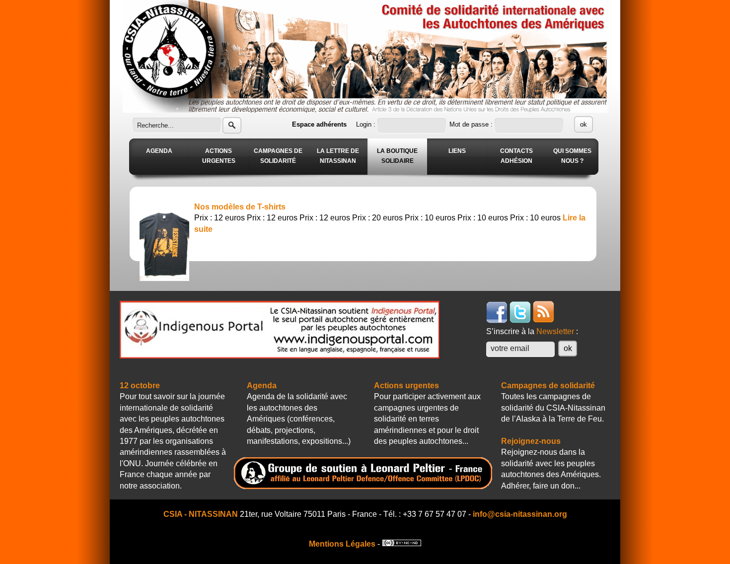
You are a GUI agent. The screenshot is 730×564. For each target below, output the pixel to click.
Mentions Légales (342, 544)
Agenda (262, 385)
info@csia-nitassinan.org (520, 514)
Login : (366, 124)
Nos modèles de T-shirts (240, 207)
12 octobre (140, 385)
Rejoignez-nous (531, 441)
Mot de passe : (472, 124)
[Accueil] (365, 110)
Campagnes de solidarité (548, 385)
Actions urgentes (406, 385)
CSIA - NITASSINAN (200, 514)
